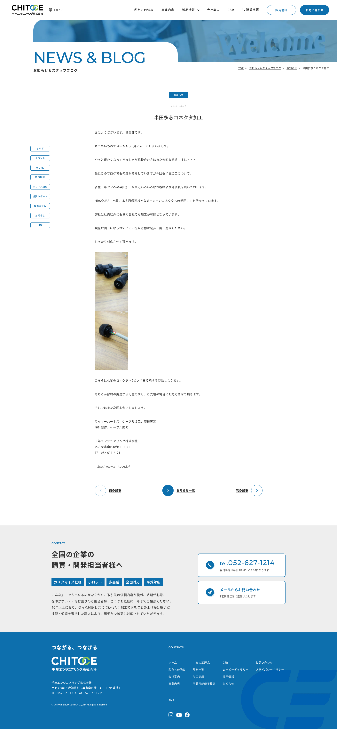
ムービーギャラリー (235, 669)
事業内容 (174, 683)
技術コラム (40, 206)
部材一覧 (198, 669)
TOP (241, 68)
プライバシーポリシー (269, 669)
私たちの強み (177, 669)
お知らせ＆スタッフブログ (265, 68)
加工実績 (198, 676)
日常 (40, 225)
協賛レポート (40, 196)
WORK (40, 167)
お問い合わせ (315, 10)
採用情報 (281, 10)
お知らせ (291, 68)
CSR (225, 662)
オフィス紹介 (40, 187)
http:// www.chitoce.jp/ (112, 466)
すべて (40, 148)
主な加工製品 (201, 662)
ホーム (172, 662)
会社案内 (174, 676)
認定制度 (40, 177)
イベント (40, 158)
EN (56, 10)
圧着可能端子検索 (204, 683)
